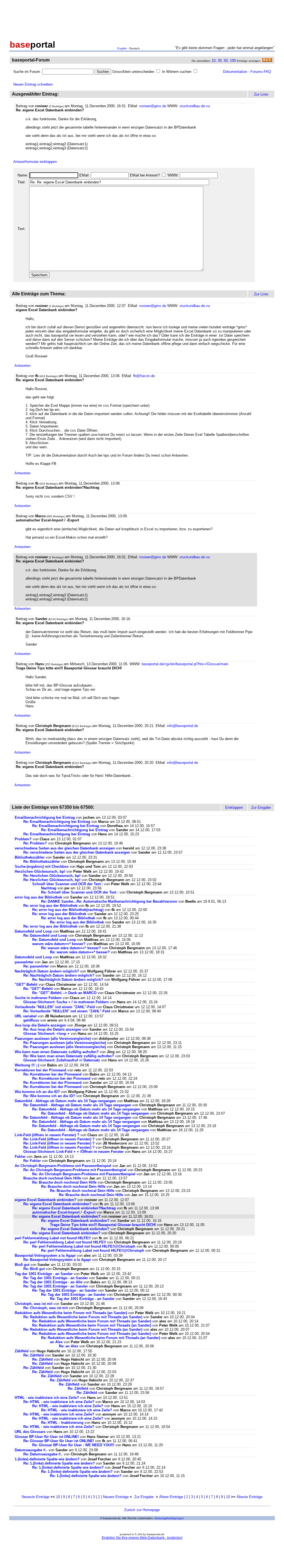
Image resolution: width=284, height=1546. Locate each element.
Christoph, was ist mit (34, 1304)
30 (220, 60)
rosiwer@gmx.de (152, 106)
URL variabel (26, 1016)
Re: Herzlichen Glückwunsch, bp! (51, 876)
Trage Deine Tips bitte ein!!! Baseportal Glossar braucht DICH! (103, 1225)
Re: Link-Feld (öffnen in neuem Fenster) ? (59, 1139)
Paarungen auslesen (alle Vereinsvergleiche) (53, 1038)
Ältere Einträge (171, 1497)
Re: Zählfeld (33, 1355)
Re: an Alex (68, 1346)
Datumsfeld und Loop (33, 931)
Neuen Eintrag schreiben (33, 84)
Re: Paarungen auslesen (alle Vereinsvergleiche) (64, 1043)
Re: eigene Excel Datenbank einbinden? (57, 1204)
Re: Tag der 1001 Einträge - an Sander (55, 1278)
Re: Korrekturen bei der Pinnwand (52, 1074)
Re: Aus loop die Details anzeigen (52, 1029)
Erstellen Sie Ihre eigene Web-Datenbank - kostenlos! (142, 1538)
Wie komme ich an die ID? (37, 1092)
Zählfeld (22, 1351)
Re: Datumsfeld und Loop (45, 935)
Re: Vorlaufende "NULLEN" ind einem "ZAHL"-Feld (66, 1011)
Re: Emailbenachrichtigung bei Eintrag (56, 822)
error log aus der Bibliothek (38, 897)
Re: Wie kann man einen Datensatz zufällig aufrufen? (68, 1056)
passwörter (24, 962)
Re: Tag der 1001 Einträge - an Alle (52, 1282)
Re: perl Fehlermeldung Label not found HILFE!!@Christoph (83, 1246)
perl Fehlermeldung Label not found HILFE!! (53, 1238)
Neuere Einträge (116, 1497)
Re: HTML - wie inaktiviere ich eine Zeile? (58, 1402)
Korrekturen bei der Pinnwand (40, 1070)
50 (226, 60)
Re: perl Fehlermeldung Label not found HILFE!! (64, 1242)
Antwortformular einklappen (35, 162)
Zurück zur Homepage (142, 1510)
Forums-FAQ (260, 72)
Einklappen (234, 807)
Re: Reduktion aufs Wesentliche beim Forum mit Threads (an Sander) (82, 1317)
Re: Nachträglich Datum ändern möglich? (58, 975)
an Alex (56, 1342)
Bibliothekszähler (30, 857)
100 (233, 60)
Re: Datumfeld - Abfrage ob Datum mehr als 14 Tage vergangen (77, 1105)
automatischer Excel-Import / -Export (63, 1212)
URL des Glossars (31, 1432)
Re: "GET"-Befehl (38, 989)
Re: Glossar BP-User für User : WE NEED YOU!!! (73, 1445)
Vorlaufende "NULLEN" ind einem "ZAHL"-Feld (55, 1007)
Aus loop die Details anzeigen (40, 1025)
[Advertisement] (142, 18)
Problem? (23, 839)
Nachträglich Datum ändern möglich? (47, 971)
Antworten (22, 366)
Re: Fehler (32, 1161)
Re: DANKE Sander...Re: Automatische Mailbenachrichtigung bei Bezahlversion (109, 901)
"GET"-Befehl (26, 984)
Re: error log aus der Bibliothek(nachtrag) (67, 910)
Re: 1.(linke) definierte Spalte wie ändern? (59, 1463)
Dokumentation (235, 72)
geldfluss (31, 1020)
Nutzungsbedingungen (169, 1518)
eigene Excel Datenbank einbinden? (45, 1200)
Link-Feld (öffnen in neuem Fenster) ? (47, 1135)
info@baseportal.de (182, 726)
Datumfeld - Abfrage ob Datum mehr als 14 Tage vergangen (65, 1101)
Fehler (20, 1157)
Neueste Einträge (35, 1497)
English (122, 48)
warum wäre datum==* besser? (58, 944)
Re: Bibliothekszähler (41, 861)
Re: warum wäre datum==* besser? (71, 948)
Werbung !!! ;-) (27, 1065)
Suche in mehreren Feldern (38, 998)
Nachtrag (48, 888)
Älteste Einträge (249, 1497)
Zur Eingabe (144, 1497)
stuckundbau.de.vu (194, 106)
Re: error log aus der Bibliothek (50, 905)
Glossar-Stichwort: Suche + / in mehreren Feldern (66, 1002)
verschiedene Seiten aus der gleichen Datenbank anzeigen (65, 848)
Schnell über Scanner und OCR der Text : (67, 884)
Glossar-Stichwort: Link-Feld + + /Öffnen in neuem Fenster (73, 1152)
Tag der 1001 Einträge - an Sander (44, 1274)
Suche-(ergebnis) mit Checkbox (42, 866)
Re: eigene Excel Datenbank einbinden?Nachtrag (74, 1208)
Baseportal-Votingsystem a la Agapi (45, 1255)
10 (213, 60)
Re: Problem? (35, 843)
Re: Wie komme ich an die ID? (49, 1096)
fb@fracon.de (144, 376)
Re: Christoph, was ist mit (46, 1308)
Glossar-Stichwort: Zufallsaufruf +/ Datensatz (61, 1060)
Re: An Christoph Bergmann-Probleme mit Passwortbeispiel (74, 1170)
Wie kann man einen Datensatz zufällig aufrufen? (57, 1052)
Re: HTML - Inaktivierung (62, 1422)
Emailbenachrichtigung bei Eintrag (45, 817)
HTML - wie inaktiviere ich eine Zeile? (47, 1398)
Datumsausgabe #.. (31, 1450)
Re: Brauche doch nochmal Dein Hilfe (64, 1182)
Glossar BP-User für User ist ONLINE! (47, 1437)
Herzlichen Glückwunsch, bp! (40, 871)
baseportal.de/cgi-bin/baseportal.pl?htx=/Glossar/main (185, 664)
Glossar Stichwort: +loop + (46, 1033)
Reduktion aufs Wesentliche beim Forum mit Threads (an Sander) (71, 1313)
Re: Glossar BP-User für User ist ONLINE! (58, 1441)
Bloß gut (22, 1265)
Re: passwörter (36, 966)
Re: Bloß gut (34, 1269)
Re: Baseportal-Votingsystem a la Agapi (57, 1260)
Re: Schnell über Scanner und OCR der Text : (79, 892)
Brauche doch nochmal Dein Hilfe (52, 1178)
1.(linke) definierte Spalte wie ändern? (47, 1459)
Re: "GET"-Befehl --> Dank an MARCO (64, 993)
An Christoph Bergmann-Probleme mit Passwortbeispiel (63, 1166)
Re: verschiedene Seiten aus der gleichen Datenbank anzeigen (76, 852)
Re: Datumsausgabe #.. (43, 1454)
